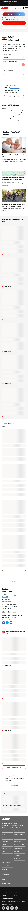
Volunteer (4, 837)
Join (14, 23)
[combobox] (14, 65)
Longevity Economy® (7, 883)
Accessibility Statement (17, 893)
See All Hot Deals (14, 785)
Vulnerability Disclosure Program (10, 901)
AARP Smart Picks (6, 848)
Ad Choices (22, 901)
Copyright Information (7, 898)
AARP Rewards (5, 844)
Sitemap (4, 890)
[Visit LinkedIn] (16, 908)
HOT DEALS (8, 776)
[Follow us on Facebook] (3, 622)
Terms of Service (6, 893)
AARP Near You (6, 851)
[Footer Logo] (14, 819)
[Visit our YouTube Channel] (11, 622)
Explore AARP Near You (10, 61)
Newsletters (17, 837)
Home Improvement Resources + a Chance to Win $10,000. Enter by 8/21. (11, 2)
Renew (14, 27)
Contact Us (17, 830)
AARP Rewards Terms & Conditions (10, 895)
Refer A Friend (17, 841)
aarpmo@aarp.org (15, 88)
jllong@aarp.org (11, 619)
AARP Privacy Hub (11, 890)
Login (20, 8)
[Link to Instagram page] (12, 908)
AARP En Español (18, 834)
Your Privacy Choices (7, 904)
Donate (3, 834)
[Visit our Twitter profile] (7, 622)
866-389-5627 (12, 85)
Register (16, 8)
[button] (26, 8)
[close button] (26, 11)
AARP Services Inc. (18, 858)
